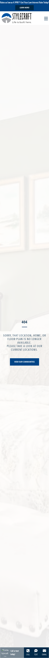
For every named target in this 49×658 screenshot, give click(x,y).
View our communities (24, 361)
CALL (28, 654)
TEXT (36, 654)
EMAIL (44, 654)
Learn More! (24, 7)
